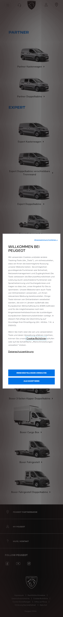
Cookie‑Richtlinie (36, 338)
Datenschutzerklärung (21, 351)
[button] (46, 240)
